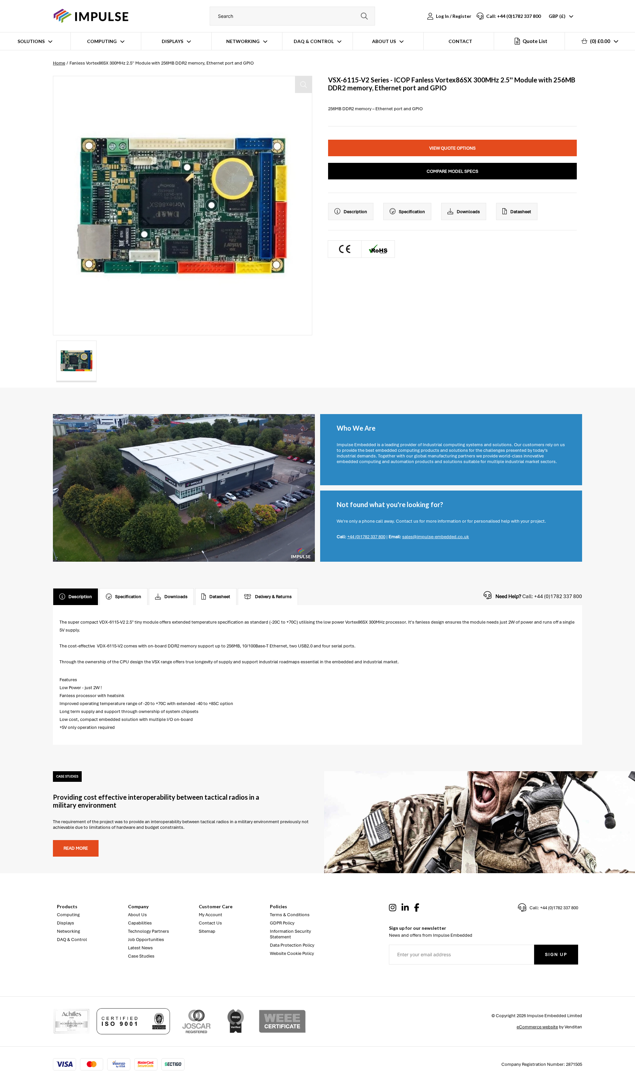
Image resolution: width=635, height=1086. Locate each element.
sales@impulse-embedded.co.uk (435, 537)
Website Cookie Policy (292, 953)
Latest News (140, 948)
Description (355, 211)
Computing (102, 41)
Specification (412, 211)
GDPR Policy (282, 923)
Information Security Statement (290, 934)
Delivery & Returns (273, 596)
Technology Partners (148, 931)
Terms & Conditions (290, 915)
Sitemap (207, 931)
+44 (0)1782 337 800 (366, 537)
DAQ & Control (314, 41)
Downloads (468, 211)
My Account (210, 915)
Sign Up (556, 954)
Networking (243, 41)
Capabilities (140, 923)
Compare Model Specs (452, 171)
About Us (384, 41)
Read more (76, 848)
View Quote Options (452, 148)
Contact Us (210, 923)
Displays (172, 41)
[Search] (364, 16)
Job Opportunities (146, 939)
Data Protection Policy (292, 945)
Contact (460, 41)
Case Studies (141, 956)
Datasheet (520, 211)
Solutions (31, 41)
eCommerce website (537, 1027)
